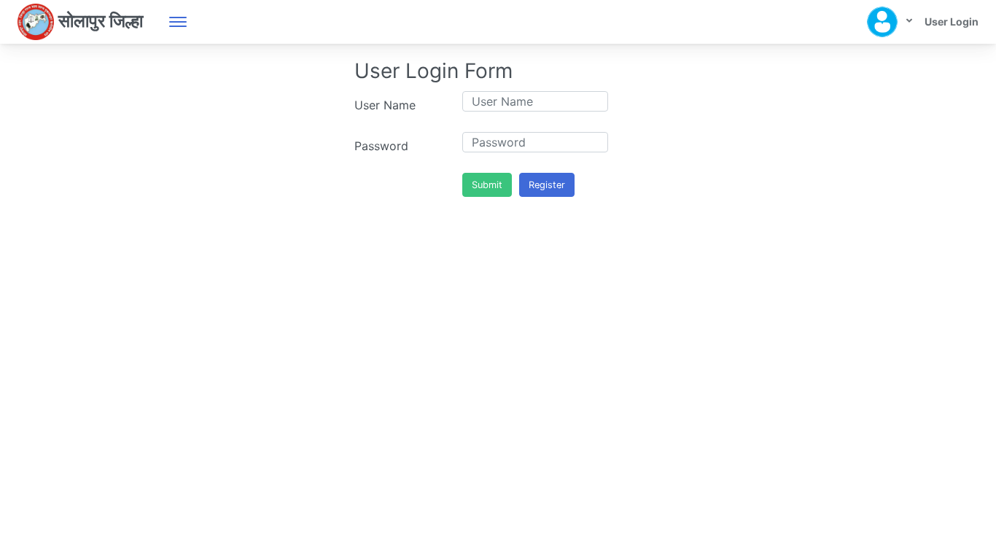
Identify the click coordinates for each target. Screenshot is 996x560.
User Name (385, 105)
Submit (487, 184)
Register (547, 184)
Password (381, 146)
